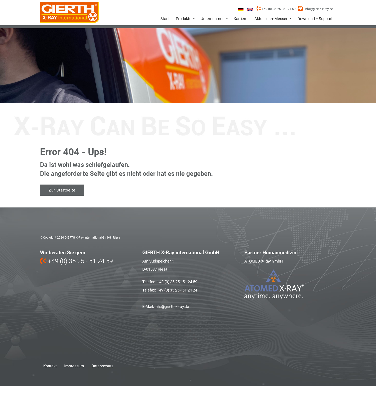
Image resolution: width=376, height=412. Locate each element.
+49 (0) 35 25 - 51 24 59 (278, 9)
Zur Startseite (62, 190)
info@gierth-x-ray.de (318, 9)
